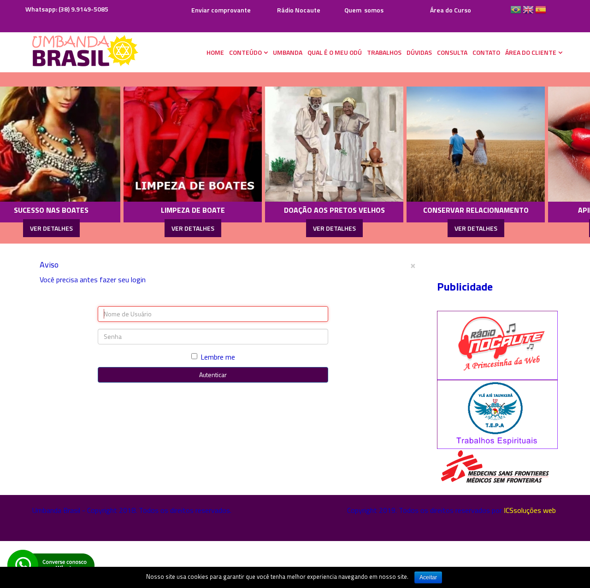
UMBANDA (287, 52)
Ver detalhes (151, 228)
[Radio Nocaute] (497, 344)
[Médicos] (494, 466)
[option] (151, 158)
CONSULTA (452, 52)
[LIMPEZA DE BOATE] (151, 144)
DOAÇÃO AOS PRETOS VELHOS (292, 209)
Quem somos (364, 10)
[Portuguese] (515, 13)
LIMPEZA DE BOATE (151, 209)
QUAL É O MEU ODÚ (334, 52)
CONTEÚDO (245, 52)
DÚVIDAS (419, 52)
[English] (528, 13)
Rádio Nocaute (298, 10)
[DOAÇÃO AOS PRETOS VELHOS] (292, 144)
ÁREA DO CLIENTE (530, 52)
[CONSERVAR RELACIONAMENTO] (434, 144)
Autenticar (213, 374)
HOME (215, 52)
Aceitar (428, 577)
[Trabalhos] (497, 413)
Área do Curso (450, 10)
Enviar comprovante (220, 10)
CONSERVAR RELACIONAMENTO (434, 209)
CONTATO (486, 52)
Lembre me (218, 356)
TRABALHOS (384, 52)
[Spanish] (540, 13)
